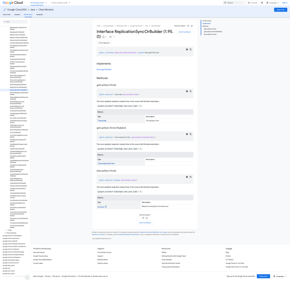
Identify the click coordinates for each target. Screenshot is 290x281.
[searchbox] (15, 22)
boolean (101, 207)
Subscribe (263, 276)
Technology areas (37, 3)
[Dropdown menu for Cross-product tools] (70, 2)
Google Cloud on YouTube (235, 263)
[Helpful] (188, 26)
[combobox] (234, 3)
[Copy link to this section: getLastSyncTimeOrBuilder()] (128, 128)
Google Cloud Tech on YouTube (237, 267)
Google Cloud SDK (17, 9)
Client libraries (46, 9)
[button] (15, 230)
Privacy (47, 276)
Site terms (56, 276)
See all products (39, 252)
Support (100, 256)
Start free (281, 10)
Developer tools (122, 26)
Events (228, 256)
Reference (28, 14)
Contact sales (38, 263)
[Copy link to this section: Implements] (113, 64)
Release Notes (102, 260)
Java (32, 9)
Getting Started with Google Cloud (174, 256)
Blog (227, 252)
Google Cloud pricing (40, 256)
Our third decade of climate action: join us (93, 276)
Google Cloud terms (69, 276)
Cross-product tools (59, 3)
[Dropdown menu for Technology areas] (46, 2)
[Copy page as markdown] (111, 37)
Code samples (167, 260)
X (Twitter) (229, 260)
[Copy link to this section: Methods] (111, 78)
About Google (38, 276)
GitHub (164, 252)
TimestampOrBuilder (106, 163)
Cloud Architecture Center (171, 263)
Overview (6, 14)
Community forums (104, 252)
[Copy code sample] (190, 49)
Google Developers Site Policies (128, 234)
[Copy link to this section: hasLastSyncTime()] (118, 171)
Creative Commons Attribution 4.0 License (153, 232)
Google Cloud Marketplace (42, 260)
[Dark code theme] (187, 49)
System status (102, 263)
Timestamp (102, 121)
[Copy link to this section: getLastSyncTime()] (118, 85)
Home (99, 26)
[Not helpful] (191, 26)
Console (254, 3)
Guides (17, 14)
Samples (39, 14)
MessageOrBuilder (104, 69)
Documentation (109, 26)
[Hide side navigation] (27, 277)
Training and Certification (171, 267)
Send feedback (185, 32)
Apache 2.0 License (98, 234)
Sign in (284, 3)
